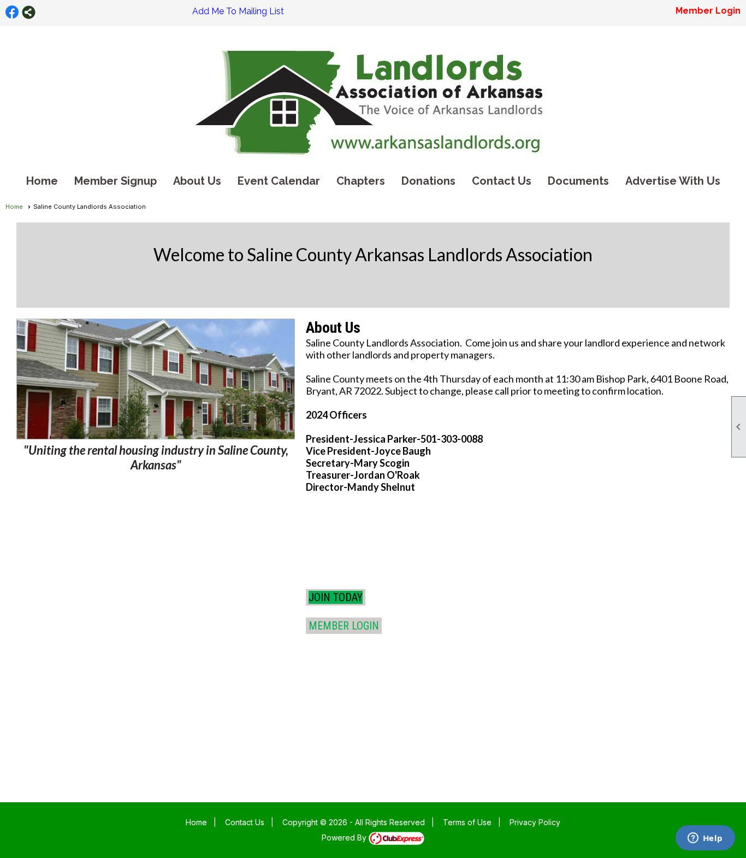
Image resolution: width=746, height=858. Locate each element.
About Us (197, 180)
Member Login (708, 10)
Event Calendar (279, 180)
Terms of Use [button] (467, 822)
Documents (578, 180)
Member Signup (115, 180)
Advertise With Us (672, 180)
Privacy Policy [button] (535, 822)
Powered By (345, 837)
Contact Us (501, 180)
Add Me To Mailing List (238, 11)
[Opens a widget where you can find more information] (705, 839)
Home (42, 180)
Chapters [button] (360, 180)
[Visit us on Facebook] (12, 12)
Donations (428, 180)
